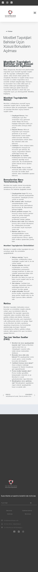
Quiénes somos (27, 510)
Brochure (28, 514)
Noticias (9, 514)
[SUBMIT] (31, 503)
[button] (34, 12)
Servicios (9, 510)
